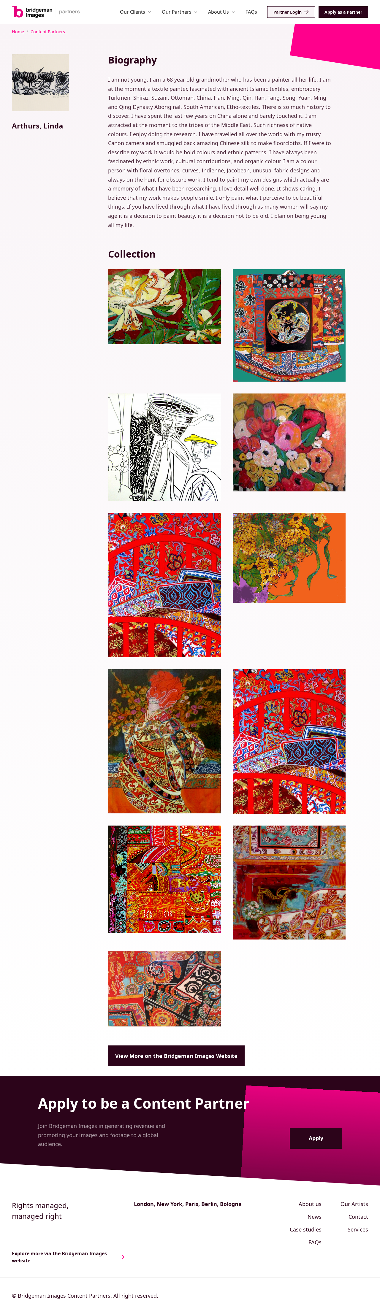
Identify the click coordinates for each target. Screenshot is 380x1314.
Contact (358, 1216)
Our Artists (354, 1203)
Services (358, 1229)
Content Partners (48, 31)
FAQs (251, 12)
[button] (135, 11)
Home (18, 31)
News (315, 1216)
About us (310, 1203)
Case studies (306, 1229)
